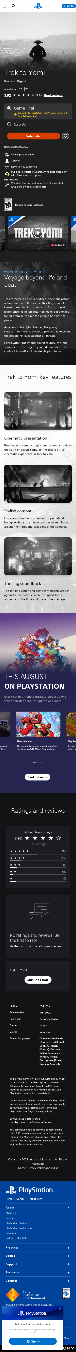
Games (20, 1198)
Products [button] (12, 1247)
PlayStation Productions (19, 1228)
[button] (38, 233)
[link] (38, 733)
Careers (10, 1218)
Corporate (11, 1233)
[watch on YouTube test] (57, 245)
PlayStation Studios (16, 1223)
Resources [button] (13, 1272)
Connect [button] (11, 1280)
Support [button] (11, 1264)
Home (9, 1198)
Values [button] (10, 1256)
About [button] (10, 1207)
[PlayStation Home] (38, 6)
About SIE (11, 1213)
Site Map (64, 1338)
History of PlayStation (17, 1238)
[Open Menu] (4, 6)
